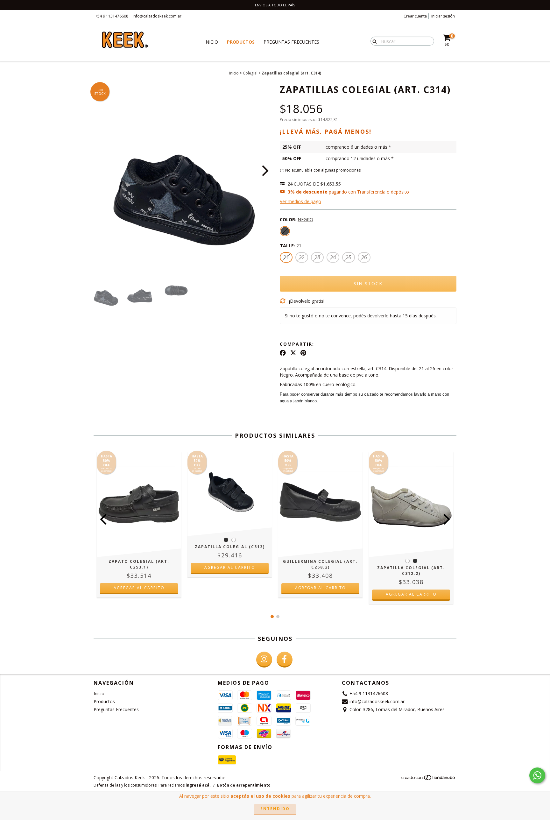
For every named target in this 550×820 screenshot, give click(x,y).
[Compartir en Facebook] (283, 353)
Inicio (211, 42)
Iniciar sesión (443, 16)
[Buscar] (373, 40)
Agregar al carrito (139, 587)
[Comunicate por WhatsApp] (537, 775)
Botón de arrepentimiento (244, 785)
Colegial (250, 73)
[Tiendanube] (428, 779)
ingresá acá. (198, 785)
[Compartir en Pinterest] (303, 353)
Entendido (275, 808)
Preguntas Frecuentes (291, 42)
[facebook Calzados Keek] (285, 660)
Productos (241, 42)
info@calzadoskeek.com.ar (157, 16)
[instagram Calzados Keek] (264, 660)
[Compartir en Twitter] (293, 353)
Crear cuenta (415, 16)
